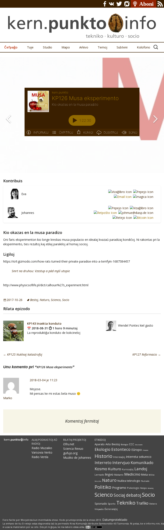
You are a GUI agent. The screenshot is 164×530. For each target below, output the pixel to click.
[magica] (142, 196)
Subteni (122, 47)
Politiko (103, 487)
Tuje (30, 47)
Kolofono (143, 47)
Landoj (140, 468)
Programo (119, 488)
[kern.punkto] (82, 21)
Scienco (56, 300)
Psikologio (133, 487)
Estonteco (120, 449)
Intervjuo (121, 462)
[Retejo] (121, 217)
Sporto (112, 503)
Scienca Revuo (73, 449)
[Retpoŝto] (104, 212)
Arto (108, 444)
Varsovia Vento (42, 452)
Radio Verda (40, 457)
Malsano (118, 474)
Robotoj (151, 488)
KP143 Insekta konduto (44, 323)
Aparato (100, 444)
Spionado (101, 503)
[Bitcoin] (142, 217)
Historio (103, 456)
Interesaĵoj (119, 457)
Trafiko (142, 503)
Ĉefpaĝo (11, 47)
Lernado (99, 474)
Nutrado (145, 481)
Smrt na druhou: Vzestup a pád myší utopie (41, 271)
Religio (143, 488)
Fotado (145, 450)
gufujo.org (70, 453)
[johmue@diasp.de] (135, 212)
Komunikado (142, 462)
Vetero (153, 503)
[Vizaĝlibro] (119, 191)
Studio (47, 47)
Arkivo (83, 47)
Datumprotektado (114, 520)
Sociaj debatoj (127, 495)
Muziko (98, 481)
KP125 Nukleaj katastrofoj (22, 354)
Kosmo (101, 468)
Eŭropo (136, 450)
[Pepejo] (142, 191)
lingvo (109, 474)
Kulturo (114, 468)
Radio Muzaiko (42, 448)
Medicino (132, 474)
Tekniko (125, 502)
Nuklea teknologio (128, 481)
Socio (65, 300)
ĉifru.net (68, 444)
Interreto (103, 462)
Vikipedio (99, 509)
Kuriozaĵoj (127, 469)
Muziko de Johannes (77, 458)
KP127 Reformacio (146, 354)
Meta (144, 474)
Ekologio (102, 449)
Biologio (124, 444)
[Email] (122, 196)
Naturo (44, 300)
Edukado (138, 444)
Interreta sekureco (138, 457)
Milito (151, 474)
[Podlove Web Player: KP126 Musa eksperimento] (82, 114)
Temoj (102, 47)
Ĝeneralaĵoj (111, 509)
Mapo (66, 47)
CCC (131, 444)
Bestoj (34, 300)
